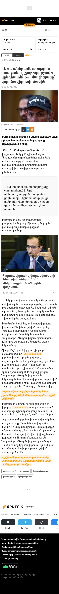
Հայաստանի (20, 407)
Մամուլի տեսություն (46, 42)
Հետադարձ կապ (9, 558)
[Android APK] (10, 566)
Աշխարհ (27, 515)
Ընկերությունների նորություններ (17, 547)
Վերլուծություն (42, 515)
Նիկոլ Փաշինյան (25, 476)
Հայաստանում (32, 353)
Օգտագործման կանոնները (33, 539)
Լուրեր (6, 42)
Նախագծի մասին (10, 539)
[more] (54, 292)
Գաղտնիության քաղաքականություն (19, 550)
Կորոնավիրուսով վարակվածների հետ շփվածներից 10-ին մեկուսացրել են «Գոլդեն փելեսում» (29, 281)
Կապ (3, 543)
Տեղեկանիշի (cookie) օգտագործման (19, 554)
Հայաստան (24, 471)
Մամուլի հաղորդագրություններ (22, 543)
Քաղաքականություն (41, 471)
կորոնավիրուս (9, 476)
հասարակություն (9, 471)
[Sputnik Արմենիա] (8, 21)
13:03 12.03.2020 (9, 86)
